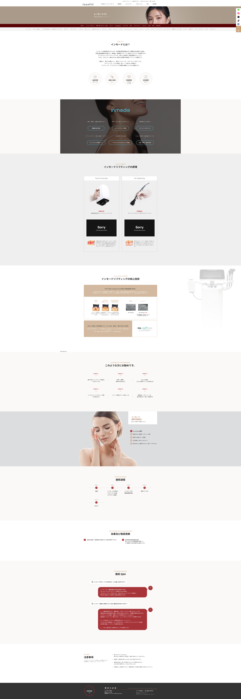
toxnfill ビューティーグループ (107, 4)
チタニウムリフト (73, 29)
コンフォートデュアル (198, 29)
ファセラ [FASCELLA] (46, 29)
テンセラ (109, 29)
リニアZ (120, 29)
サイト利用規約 (139, 690)
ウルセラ (135, 29)
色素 (131, 25)
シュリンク (141, 29)
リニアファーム (159, 29)
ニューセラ (147, 29)
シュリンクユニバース (128, 29)
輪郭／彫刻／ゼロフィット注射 (102, 25)
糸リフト (111, 25)
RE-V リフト (66, 29)
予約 (147, 4)
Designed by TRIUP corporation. (151, 688)
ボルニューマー (88, 29)
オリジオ (185, 29)
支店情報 (154, 4)
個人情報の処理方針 (149, 690)
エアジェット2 (212, 29)
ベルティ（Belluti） (36, 29)
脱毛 (149, 25)
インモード (190, 29)
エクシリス (104, 29)
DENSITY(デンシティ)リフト (57, 29)
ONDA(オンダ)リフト (96, 29)
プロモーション (139, 4)
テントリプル (28, 29)
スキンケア (144, 25)
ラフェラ (206, 29)
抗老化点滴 (158, 25)
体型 (153, 25)
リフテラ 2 (81, 29)
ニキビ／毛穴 (125, 25)
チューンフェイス (166, 29)
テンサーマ (115, 29)
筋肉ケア (82, 25)
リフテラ (152, 29)
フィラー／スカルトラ (90, 25)
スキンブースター (137, 25)
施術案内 (119, 4)
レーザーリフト (118, 25)
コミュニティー (128, 4)
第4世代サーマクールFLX (177, 29)
